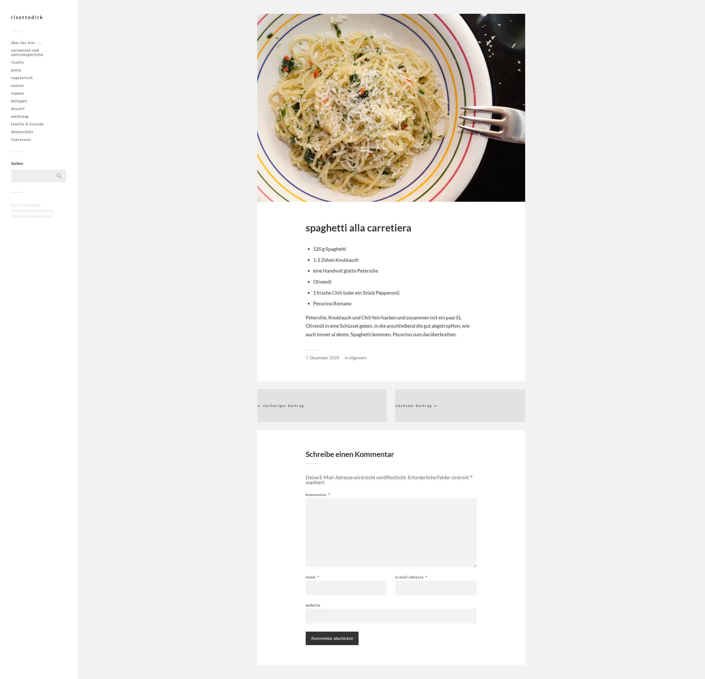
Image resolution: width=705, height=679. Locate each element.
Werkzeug (20, 116)
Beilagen (19, 101)
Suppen (17, 93)
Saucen (17, 85)
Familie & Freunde (27, 124)
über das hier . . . (26, 43)
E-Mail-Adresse (411, 577)
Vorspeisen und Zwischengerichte (27, 52)
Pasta (16, 70)
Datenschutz (22, 132)
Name (312, 577)
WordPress (45, 211)
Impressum (21, 139)
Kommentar (318, 495)
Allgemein (358, 357)
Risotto (17, 62)
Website (313, 605)
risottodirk (27, 17)
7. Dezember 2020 (322, 357)
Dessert (18, 108)
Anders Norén (40, 216)
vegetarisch (22, 78)
